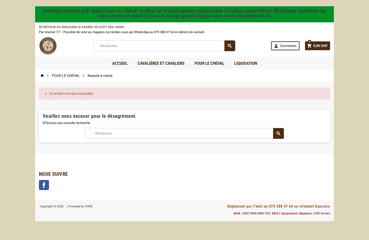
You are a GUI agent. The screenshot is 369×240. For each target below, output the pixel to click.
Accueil (120, 63)
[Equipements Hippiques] (48, 45)
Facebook (44, 185)
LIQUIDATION (245, 63)
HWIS (88, 206)
